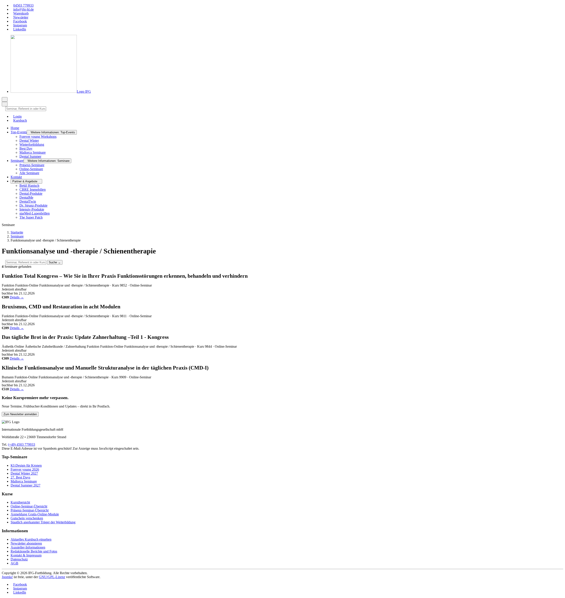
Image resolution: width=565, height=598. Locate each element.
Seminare (17, 160)
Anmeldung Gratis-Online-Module (35, 514)
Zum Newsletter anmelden (20, 414)
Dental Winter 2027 (24, 473)
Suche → (55, 262)
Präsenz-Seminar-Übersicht (30, 510)
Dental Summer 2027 (25, 485)
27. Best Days (20, 477)
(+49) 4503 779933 (21, 444)
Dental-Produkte (30, 193)
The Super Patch (31, 217)
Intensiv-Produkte (31, 209)
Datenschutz (19, 559)
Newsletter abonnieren (26, 543)
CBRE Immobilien (32, 189)
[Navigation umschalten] (5, 99)
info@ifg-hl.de (23, 9)
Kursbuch (20, 120)
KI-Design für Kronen (26, 465)
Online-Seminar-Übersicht (29, 506)
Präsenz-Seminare (31, 165)
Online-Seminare (31, 169)
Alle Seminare (29, 173)
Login (17, 116)
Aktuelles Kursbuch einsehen (31, 539)
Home (15, 128)
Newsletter (20, 17)
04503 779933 (23, 5)
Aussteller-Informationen (28, 547)
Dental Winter (29, 140)
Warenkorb (21, 13)
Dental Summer (30, 156)
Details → (17, 297)
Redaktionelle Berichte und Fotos (34, 551)
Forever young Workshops (37, 136)
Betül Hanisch (29, 185)
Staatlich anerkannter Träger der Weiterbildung (43, 522)
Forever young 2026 (25, 469)
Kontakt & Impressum (26, 555)
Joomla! (7, 577)
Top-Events (19, 132)
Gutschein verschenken (27, 518)
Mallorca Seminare (32, 152)
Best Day (25, 148)
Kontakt (16, 177)
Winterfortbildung (31, 144)
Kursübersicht (20, 502)
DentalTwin (27, 201)
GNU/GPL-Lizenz (52, 577)
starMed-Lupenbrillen (34, 213)
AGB (14, 563)
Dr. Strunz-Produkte (33, 205)
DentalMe (26, 197)
